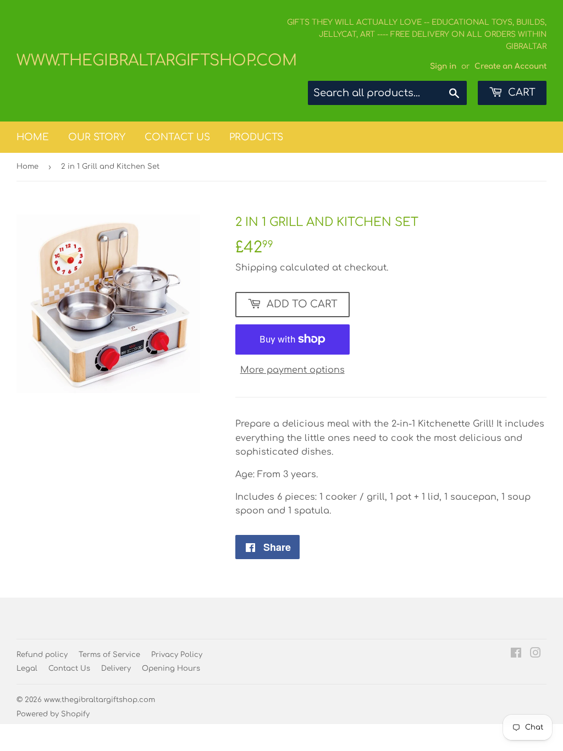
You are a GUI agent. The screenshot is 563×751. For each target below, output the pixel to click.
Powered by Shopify (53, 714)
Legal (26, 668)
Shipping (256, 268)
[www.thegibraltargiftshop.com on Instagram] (535, 654)
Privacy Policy (176, 655)
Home (32, 137)
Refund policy (42, 655)
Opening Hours (171, 668)
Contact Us (177, 137)
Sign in (443, 66)
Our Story (96, 137)
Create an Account (510, 66)
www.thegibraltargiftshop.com (149, 60)
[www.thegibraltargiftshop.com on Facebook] (516, 654)
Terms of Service (109, 655)
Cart (520, 92)
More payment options (292, 370)
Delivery (116, 668)
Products (256, 137)
